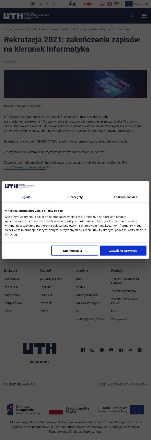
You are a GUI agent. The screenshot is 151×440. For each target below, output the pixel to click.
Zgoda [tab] (26, 196)
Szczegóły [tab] (75, 196)
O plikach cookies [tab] (124, 196)
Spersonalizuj (72, 250)
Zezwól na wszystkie (123, 250)
